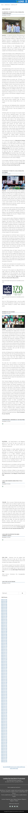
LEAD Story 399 (4, 614)
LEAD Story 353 (4, 674)
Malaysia (15, 799)
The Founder (7, 790)
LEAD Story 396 (4, 619)
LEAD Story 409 (4, 599)
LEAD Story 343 (4, 689)
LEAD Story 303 (4, 749)
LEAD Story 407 (4, 602)
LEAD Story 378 (4, 646)
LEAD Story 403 (4, 608)
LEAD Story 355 (4, 671)
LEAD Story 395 (4, 620)
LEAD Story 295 (4, 761)
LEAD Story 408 (4, 601)
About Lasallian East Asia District (14, 787)
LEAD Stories (7, 4)
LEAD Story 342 (4, 691)
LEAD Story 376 (4, 649)
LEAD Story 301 (4, 752)
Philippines (24, 799)
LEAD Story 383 (4, 638)
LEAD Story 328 (4, 712)
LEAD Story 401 (4, 611)
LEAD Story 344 (4, 688)
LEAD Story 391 (4, 626)
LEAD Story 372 (4, 655)
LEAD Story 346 (4, 685)
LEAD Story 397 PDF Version (8, 581)
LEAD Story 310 (4, 739)
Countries (3, 799)
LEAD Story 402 (4, 610)
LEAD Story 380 (4, 643)
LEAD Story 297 (4, 758)
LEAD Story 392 (4, 625)
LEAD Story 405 (4, 605)
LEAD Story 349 (4, 680)
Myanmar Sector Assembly (8, 311)
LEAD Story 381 (4, 641)
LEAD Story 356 (4, 670)
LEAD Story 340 (4, 694)
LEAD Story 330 (4, 709)
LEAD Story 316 (4, 730)
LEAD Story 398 (4, 616)
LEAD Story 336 (4, 700)
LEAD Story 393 (4, 623)
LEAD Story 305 (4, 746)
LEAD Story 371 (4, 656)
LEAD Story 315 (4, 731)
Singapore (12, 800)
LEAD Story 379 (4, 644)
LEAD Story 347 (4, 683)
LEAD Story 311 (4, 737)
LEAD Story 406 (4, 604)
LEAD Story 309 (4, 740)
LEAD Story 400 (4, 613)
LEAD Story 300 (4, 754)
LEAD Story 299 (4, 755)
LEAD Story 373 (4, 653)
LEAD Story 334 (4, 703)
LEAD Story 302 (4, 751)
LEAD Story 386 (4, 634)
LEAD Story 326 (4, 715)
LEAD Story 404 (4, 607)
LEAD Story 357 (4, 668)
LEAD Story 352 (4, 676)
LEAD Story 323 (4, 719)
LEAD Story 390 (4, 628)
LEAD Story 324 (4, 718)
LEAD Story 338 (4, 697)
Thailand (16, 800)
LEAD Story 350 (4, 679)
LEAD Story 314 (4, 733)
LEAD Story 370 (4, 658)
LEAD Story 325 (4, 716)
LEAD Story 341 (4, 692)
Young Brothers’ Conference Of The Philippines (13, 419)
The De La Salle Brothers (6, 794)
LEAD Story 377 (4, 647)
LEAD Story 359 (4, 665)
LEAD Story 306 (4, 745)
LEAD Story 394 (4, 622)
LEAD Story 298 (4, 757)
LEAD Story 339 (4, 695)
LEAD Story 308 (4, 742)
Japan (12, 799)
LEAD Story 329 (4, 710)
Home (2, 4)
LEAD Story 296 (4, 760)
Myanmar (19, 799)
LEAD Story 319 (4, 725)
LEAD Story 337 (4, 698)
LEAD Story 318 (4, 727)
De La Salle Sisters (15, 794)
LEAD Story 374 (4, 652)
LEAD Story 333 (4, 704)
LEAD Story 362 (4, 661)
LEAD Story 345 (4, 686)
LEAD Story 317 (4, 728)
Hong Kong (8, 799)
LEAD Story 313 (4, 734)
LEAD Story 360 (4, 664)
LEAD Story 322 (4, 721)
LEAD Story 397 (4, 617)
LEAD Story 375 (4, 650)
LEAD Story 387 (4, 632)
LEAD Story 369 (4, 659)
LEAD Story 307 (4, 743)
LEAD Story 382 (4, 640)
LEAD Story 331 (4, 707)
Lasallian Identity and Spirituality (17, 790)
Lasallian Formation (14, 791)
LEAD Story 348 (4, 682)
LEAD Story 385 (4, 635)
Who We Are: (2, 790)
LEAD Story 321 (4, 722)
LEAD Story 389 (4, 629)
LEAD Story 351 (4, 677)
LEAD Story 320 (4, 724)
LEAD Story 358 (4, 667)
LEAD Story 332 (4, 706)
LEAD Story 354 (4, 673)
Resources (17, 803)
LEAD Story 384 (4, 637)
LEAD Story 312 (4, 736)
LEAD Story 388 (4, 631)
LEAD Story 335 (4, 701)
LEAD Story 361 (4, 662)
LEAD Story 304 (4, 748)
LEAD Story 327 (4, 713)
